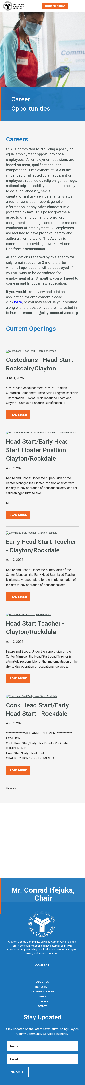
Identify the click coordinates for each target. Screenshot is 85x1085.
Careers (42, 1001)
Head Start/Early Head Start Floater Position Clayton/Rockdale (37, 450)
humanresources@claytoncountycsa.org (44, 313)
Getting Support (42, 991)
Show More (12, 788)
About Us (42, 981)
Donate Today (55, 6)
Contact (42, 965)
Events (42, 1006)
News (42, 996)
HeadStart (42, 986)
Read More (18, 414)
